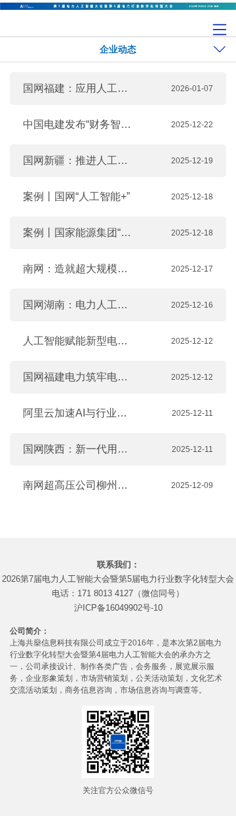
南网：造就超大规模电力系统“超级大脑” (78, 268)
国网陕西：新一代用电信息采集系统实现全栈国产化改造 (78, 449)
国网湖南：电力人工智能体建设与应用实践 (78, 304)
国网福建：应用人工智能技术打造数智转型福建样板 (78, 88)
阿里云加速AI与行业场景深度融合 (78, 412)
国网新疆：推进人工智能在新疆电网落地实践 (78, 160)
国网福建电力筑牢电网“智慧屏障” (78, 376)
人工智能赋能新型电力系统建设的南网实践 (78, 340)
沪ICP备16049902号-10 (118, 608)
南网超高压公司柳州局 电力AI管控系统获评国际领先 (78, 485)
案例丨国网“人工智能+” (76, 196)
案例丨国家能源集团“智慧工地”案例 (78, 232)
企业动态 (118, 49)
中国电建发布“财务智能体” (78, 124)
